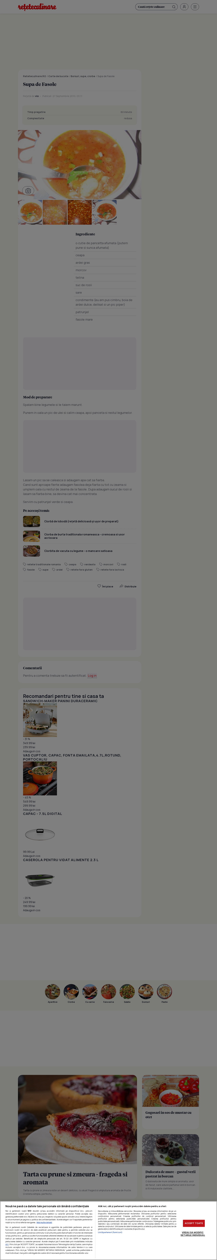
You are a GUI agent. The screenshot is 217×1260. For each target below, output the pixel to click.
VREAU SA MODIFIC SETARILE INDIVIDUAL (193, 1234)
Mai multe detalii (44, 1222)
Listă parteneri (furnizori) (110, 1232)
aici (7, 1244)
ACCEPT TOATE (194, 1223)
